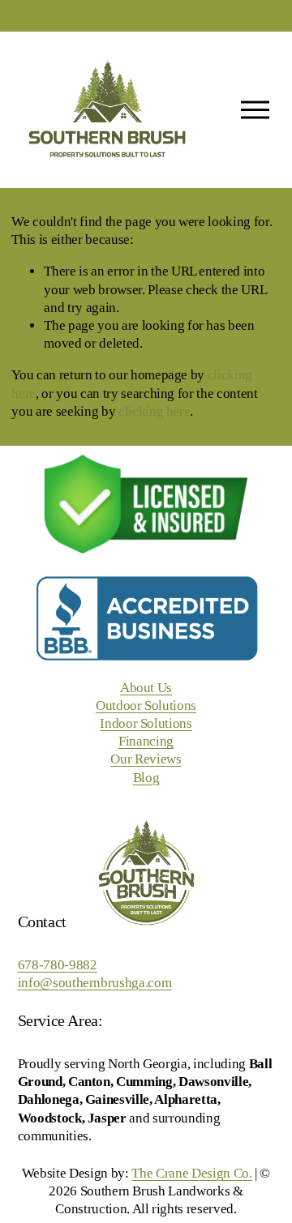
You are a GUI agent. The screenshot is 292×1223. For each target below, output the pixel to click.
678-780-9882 (57, 965)
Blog (146, 777)
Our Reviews (145, 759)
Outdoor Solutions (146, 705)
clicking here (154, 411)
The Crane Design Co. (191, 1173)
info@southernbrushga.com (95, 982)
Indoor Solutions (146, 723)
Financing (146, 741)
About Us (146, 687)
